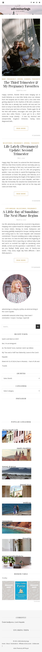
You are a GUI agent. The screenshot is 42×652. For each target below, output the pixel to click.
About (8, 643)
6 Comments (36, 135)
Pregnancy (11, 79)
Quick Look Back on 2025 (10, 339)
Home (3, 643)
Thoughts (36, 79)
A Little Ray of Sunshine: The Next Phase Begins (21, 213)
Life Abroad (10, 208)
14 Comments (35, 267)
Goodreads (37, 601)
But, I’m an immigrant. (9, 343)
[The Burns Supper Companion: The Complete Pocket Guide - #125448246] (8, 590)
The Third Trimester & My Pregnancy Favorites (21, 84)
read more (21, 128)
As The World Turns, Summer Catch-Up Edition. (18, 348)
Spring (20, 79)
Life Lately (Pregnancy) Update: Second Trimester (21, 150)
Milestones (8, 143)
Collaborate (35, 643)
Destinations (14, 643)
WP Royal (25, 648)
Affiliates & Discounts (25, 643)
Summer (27, 79)
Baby (4, 79)
